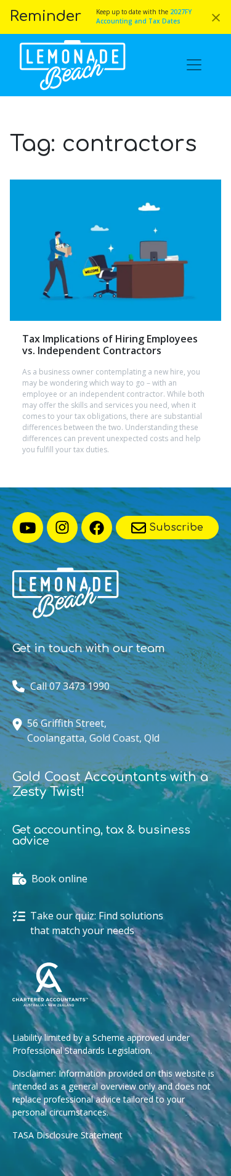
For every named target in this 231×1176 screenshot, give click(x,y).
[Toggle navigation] (194, 64)
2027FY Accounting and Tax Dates (144, 16)
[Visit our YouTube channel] (27, 527)
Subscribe (174, 527)
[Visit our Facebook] (96, 527)
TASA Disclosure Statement (67, 1135)
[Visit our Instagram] (62, 527)
